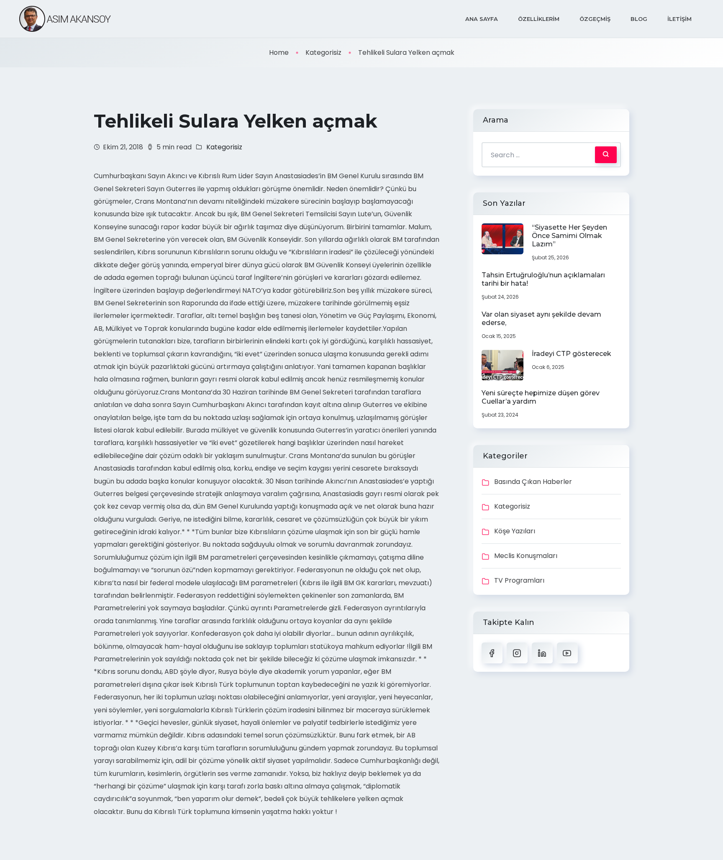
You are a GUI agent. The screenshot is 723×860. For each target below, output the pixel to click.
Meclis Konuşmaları (525, 556)
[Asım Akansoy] (65, 19)
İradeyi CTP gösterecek (571, 354)
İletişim (679, 18)
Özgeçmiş (594, 18)
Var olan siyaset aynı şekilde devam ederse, (541, 318)
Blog (639, 18)
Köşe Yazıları (514, 531)
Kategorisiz (323, 52)
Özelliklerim (538, 18)
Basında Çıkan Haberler (533, 481)
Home (279, 52)
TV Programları (519, 580)
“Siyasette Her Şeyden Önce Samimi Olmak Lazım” (569, 235)
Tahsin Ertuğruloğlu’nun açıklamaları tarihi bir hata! (543, 279)
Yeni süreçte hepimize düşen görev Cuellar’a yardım (541, 397)
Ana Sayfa (481, 18)
